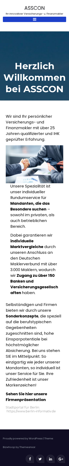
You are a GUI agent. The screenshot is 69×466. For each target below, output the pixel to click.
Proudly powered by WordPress (23, 438)
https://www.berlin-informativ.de (31, 411)
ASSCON (34, 10)
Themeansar (27, 447)
